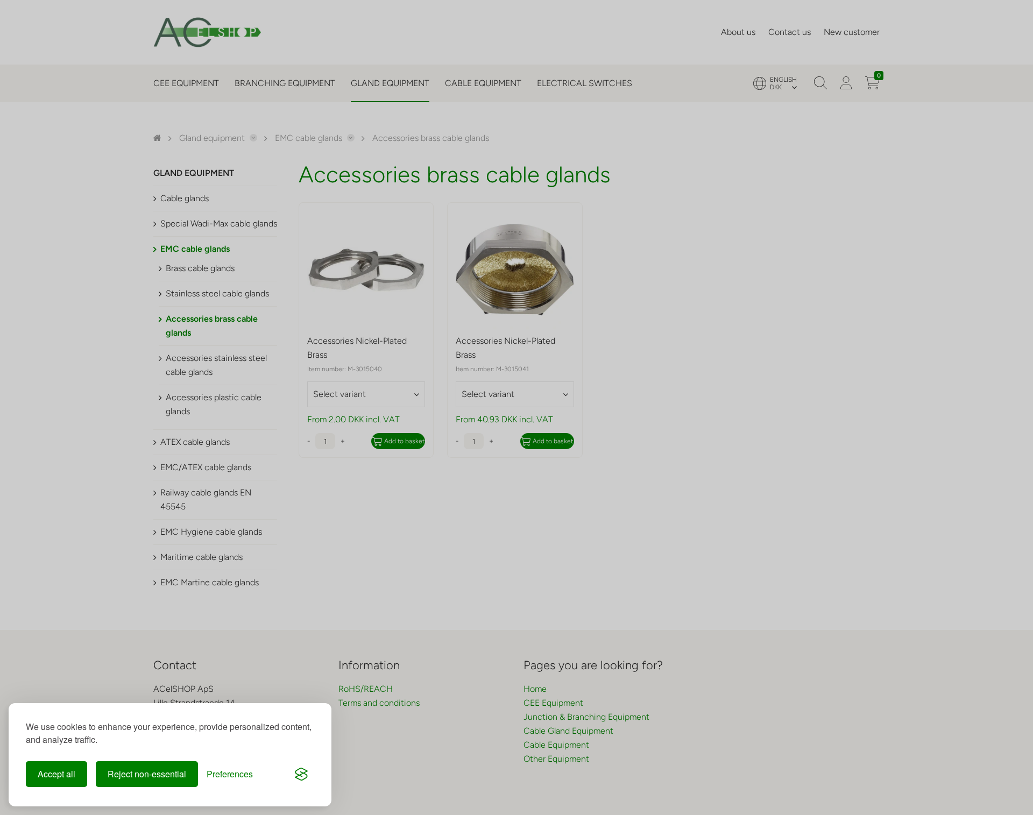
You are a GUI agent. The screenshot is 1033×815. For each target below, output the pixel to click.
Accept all (56, 774)
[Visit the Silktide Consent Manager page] (301, 774)
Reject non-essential (147, 774)
